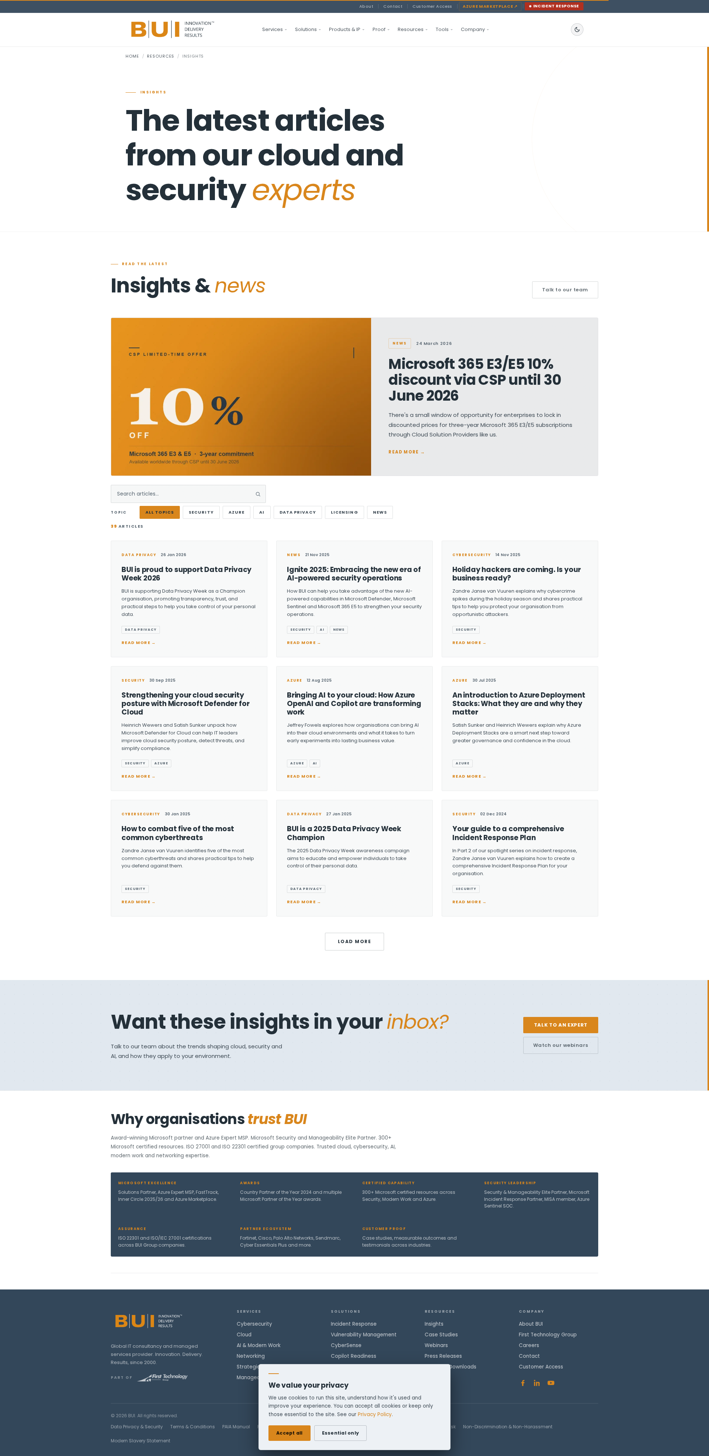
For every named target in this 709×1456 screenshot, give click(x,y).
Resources (411, 29)
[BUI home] (185, 29)
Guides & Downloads (450, 1366)
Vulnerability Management (364, 1334)
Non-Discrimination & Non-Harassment (507, 1427)
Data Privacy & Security (137, 1427)
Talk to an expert (561, 1024)
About (366, 6)
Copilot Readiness (353, 1356)
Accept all (289, 1433)
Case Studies (441, 1334)
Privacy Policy (375, 1414)
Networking (251, 1356)
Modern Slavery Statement (140, 1441)
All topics (159, 512)
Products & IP (344, 29)
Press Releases (443, 1356)
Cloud (244, 1334)
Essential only (340, 1433)
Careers (529, 1345)
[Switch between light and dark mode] (577, 29)
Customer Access (432, 6)
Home (132, 56)
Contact (393, 6)
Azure (237, 512)
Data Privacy (298, 512)
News (380, 512)
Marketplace (490, 6)
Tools (442, 29)
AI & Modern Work (259, 1345)
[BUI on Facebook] (523, 1383)
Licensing (344, 512)
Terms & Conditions (192, 1427)
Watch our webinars (560, 1045)
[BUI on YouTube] (551, 1383)
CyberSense (346, 1345)
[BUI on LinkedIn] (537, 1383)
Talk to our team (565, 289)
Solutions (306, 29)
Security (201, 512)
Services (272, 29)
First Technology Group (548, 1334)
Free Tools (438, 1377)
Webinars (436, 1345)
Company (473, 29)
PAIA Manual (236, 1427)
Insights (434, 1323)
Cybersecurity (254, 1323)
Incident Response (556, 6)
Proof (379, 29)
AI (261, 512)
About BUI (531, 1323)
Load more (354, 941)
